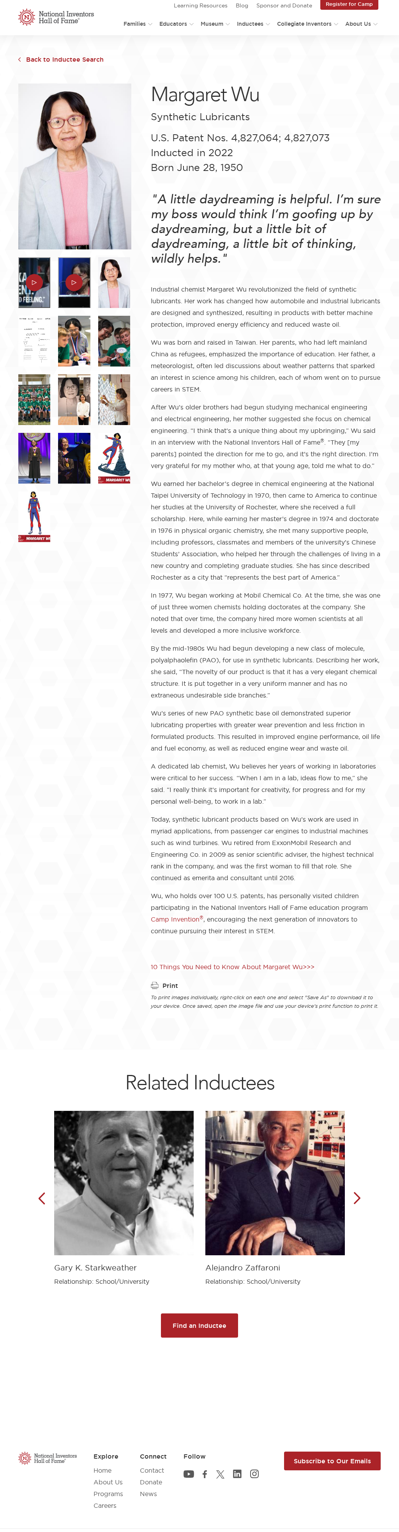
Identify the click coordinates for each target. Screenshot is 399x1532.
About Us (358, 24)
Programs (108, 1493)
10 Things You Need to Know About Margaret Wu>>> (232, 966)
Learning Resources (201, 5)
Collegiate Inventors (304, 24)
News (148, 1493)
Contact (152, 1470)
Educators (173, 24)
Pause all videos (30, 45)
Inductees (250, 24)
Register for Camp (349, 4)
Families (135, 24)
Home (102, 1470)
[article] (124, 1192)
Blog (242, 5)
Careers (105, 1505)
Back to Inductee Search (65, 59)
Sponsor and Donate (284, 5)
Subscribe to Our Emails (332, 1460)
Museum (212, 24)
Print (170, 985)
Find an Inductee (199, 1325)
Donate (151, 1482)
